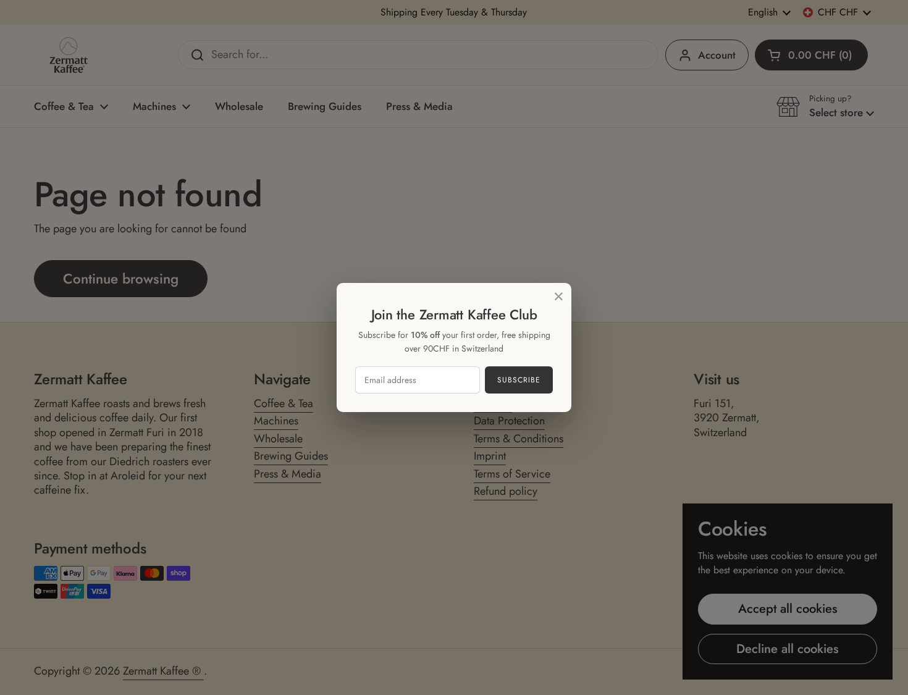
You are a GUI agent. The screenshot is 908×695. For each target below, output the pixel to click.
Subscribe (518, 379)
